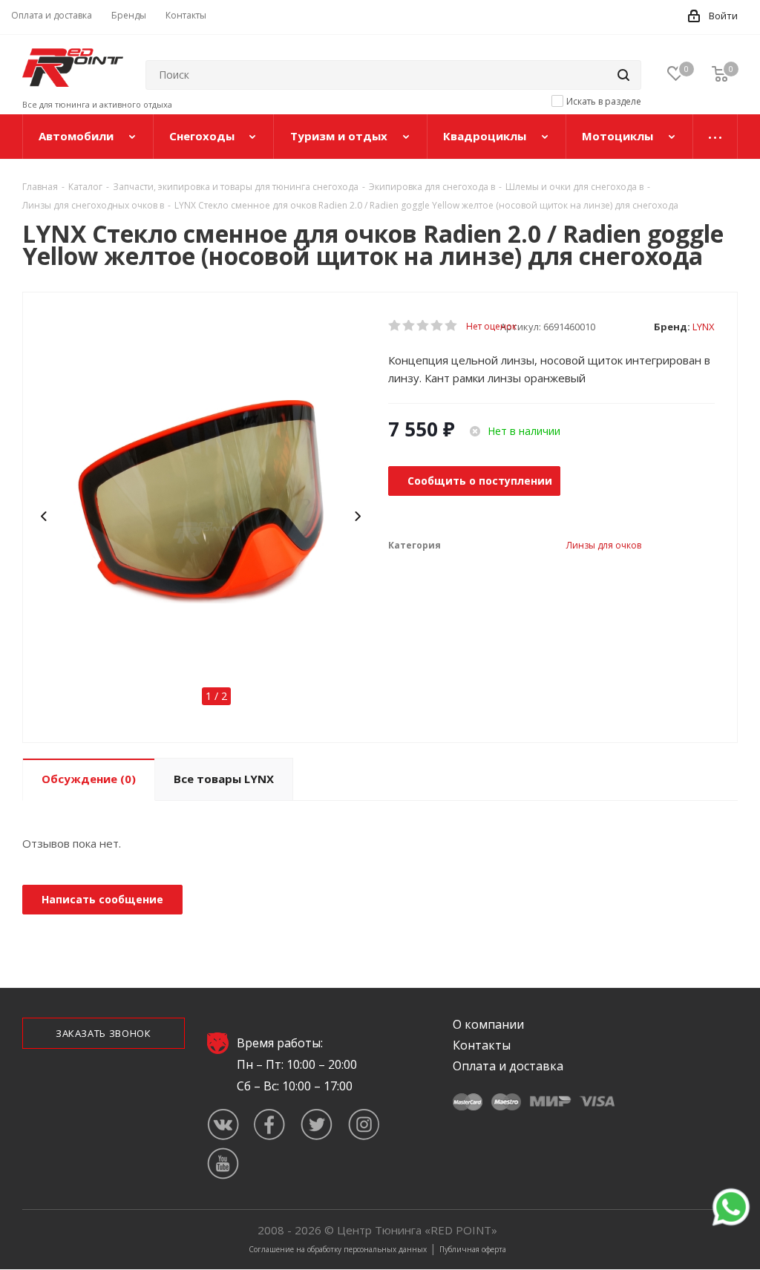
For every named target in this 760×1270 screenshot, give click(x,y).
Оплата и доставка (508, 1066)
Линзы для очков (603, 545)
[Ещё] (715, 136)
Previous (45, 517)
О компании (488, 1024)
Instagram (363, 1124)
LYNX (703, 326)
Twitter (316, 1124)
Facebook (270, 1124)
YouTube (223, 1163)
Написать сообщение (102, 899)
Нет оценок (491, 326)
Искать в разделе (603, 101)
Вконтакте (223, 1124)
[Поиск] (623, 75)
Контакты (482, 1045)
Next (358, 517)
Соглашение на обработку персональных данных (338, 1249)
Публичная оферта (472, 1249)
